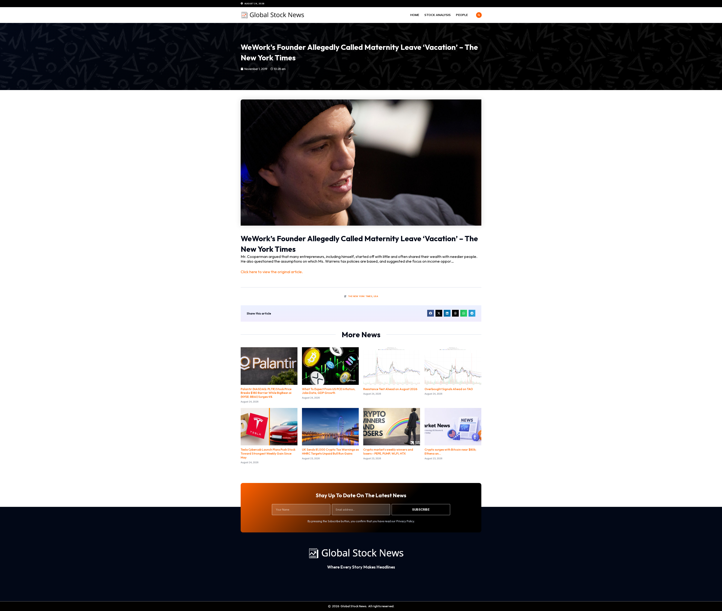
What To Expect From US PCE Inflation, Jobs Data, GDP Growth (328, 391)
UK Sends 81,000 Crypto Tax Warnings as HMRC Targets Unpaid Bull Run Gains (330, 451)
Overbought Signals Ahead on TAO (449, 389)
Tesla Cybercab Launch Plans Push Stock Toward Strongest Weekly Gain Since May (268, 453)
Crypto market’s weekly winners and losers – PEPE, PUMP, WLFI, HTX (388, 451)
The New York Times (360, 296)
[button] (479, 15)
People (462, 15)
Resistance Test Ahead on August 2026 (390, 389)
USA (376, 296)
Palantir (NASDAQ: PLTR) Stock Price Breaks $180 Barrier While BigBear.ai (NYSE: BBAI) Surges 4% (266, 393)
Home (414, 15)
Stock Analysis (437, 15)
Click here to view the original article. (272, 271)
